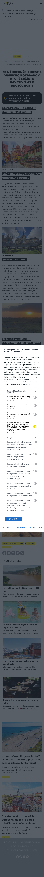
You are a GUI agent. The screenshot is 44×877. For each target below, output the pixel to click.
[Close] (39, 350)
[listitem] (22, 392)
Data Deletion (7, 527)
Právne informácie (35, 527)
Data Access (20, 527)
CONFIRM (13, 519)
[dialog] (22, 438)
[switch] (35, 397)
